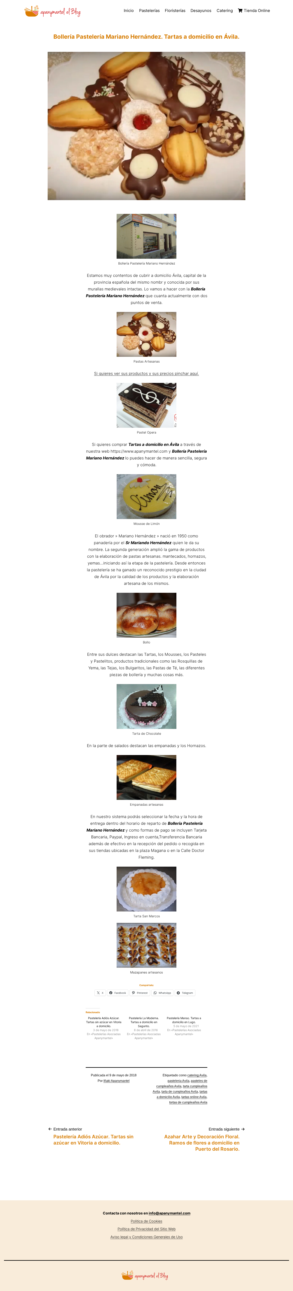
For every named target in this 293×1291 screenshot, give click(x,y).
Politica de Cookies (146, 1221)
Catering (225, 10)
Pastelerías (149, 10)
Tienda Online (256, 10)
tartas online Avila (193, 1097)
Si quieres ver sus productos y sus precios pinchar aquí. (146, 373)
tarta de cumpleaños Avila (179, 1091)
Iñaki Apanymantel (116, 1081)
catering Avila (196, 1075)
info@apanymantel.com (169, 1213)
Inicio (129, 10)
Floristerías (175, 10)
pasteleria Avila (178, 1081)
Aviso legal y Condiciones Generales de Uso (146, 1237)
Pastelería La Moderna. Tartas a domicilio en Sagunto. (144, 1022)
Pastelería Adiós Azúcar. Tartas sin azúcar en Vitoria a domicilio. (103, 1022)
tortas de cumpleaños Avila (188, 1102)
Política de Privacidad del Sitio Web (147, 1229)
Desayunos (201, 10)
